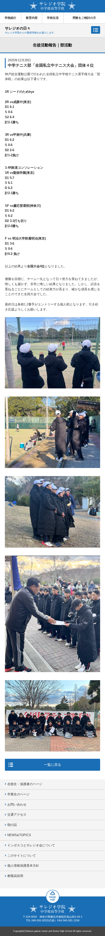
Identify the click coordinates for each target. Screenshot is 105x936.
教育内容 (32, 18)
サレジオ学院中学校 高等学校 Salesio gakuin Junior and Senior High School (53, 6)
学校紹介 (10, 18)
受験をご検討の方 (84, 18)
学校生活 (53, 18)
